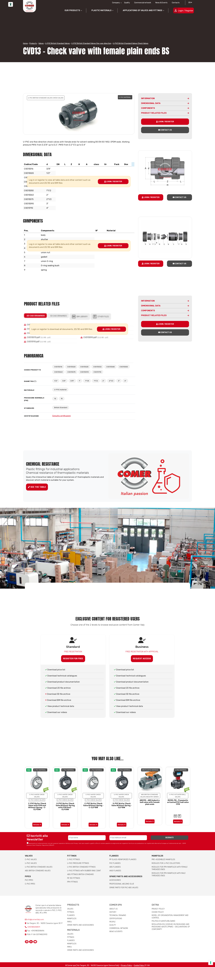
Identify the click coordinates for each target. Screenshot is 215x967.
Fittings (72, 856)
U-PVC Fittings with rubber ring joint (84, 871)
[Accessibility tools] (10, 4)
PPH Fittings (72, 882)
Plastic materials (101, 10)
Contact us (166, 130)
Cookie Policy (158, 912)
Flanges (71, 915)
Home (25, 43)
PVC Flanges (115, 863)
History (112, 912)
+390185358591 (33, 927)
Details (36, 824)
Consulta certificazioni (61, 416)
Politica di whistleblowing (163, 921)
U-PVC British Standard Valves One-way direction (91, 43)
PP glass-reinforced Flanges (122, 859)
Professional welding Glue (121, 884)
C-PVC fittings (73, 859)
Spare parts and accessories (125, 876)
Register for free (73, 658)
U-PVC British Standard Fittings (81, 867)
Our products (72, 10)
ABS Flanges (115, 867)
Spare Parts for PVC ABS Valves (123, 888)
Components (148, 108)
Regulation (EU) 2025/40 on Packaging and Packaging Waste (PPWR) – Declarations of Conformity (171, 926)
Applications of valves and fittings (142, 10)
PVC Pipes (29, 880)
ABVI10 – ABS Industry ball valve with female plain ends (150, 802)
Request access (142, 658)
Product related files (154, 113)
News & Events (161, 3)
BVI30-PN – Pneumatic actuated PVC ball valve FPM (178, 802)
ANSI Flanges (115, 871)
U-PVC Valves (31, 863)
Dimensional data (150, 103)
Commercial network (142, 3)
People (112, 922)
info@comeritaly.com (35, 920)
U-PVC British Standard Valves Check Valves (130, 43)
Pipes (28, 876)
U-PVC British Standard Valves (57, 43)
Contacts (176, 3)
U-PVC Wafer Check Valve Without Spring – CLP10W (121, 805)
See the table (38, 487)
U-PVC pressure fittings (78, 863)
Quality (127, 3)
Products (33, 43)
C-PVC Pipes (30, 884)
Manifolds (157, 856)
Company (116, 3)
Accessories (115, 880)
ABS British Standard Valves (38, 871)
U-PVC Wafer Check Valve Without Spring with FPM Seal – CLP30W (65, 806)
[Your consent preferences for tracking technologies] (210, 962)
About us (113, 909)
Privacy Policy (158, 909)
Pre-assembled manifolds (163, 859)
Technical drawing (117, 915)
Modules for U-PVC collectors (166, 863)
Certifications (115, 919)
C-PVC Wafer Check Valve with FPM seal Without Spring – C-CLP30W (37, 806)
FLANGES (114, 856)
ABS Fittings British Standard (80, 874)
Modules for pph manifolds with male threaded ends (169, 874)
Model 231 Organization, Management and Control (170, 916)
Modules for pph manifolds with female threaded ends (170, 868)
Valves (41, 43)
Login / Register (185, 10)
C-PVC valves (31, 859)
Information (148, 98)
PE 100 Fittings (73, 878)
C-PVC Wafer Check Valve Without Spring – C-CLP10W (93, 805)
